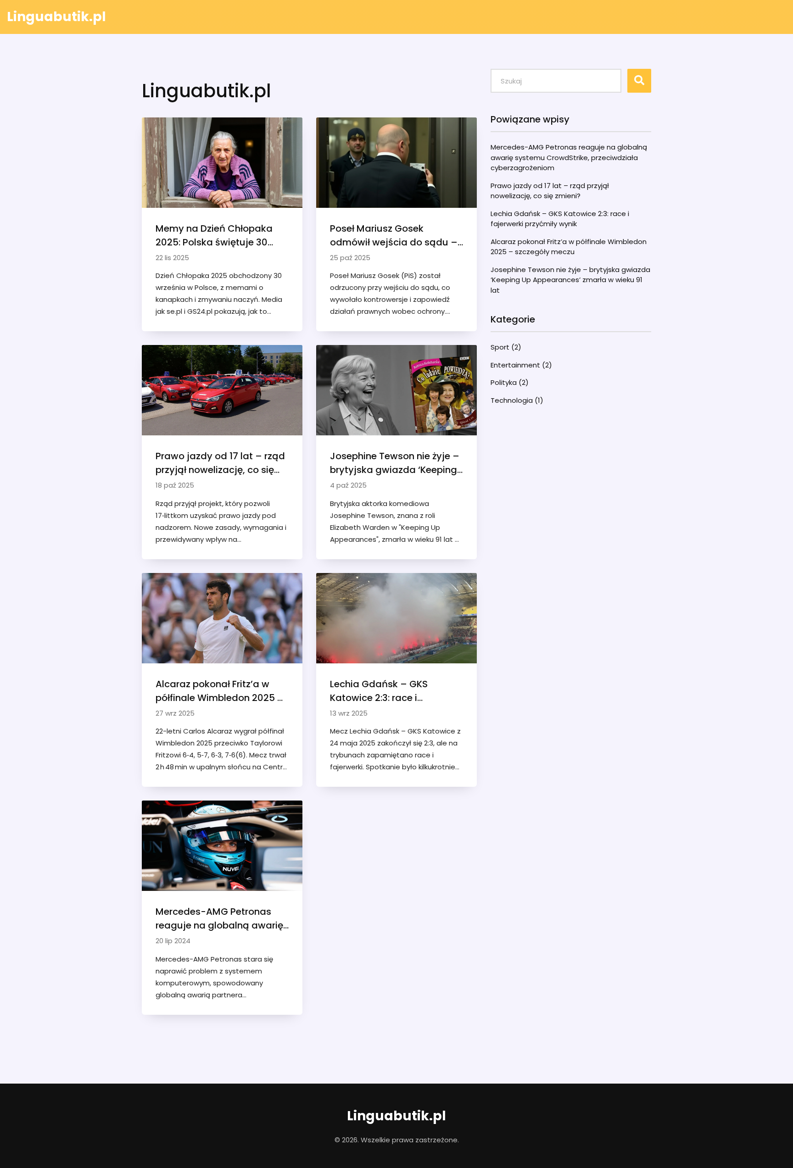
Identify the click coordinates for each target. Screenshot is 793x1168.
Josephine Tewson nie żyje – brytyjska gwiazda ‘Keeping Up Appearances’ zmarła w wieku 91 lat (394, 463)
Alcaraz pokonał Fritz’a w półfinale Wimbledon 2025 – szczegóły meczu (220, 691)
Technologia (517, 400)
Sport (506, 347)
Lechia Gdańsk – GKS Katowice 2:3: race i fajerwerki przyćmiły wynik (390, 691)
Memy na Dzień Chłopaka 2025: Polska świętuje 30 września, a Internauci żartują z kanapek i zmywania (214, 235)
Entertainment (521, 365)
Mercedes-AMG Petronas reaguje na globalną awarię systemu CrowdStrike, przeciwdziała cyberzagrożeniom (219, 918)
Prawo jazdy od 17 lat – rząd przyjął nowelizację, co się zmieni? (220, 463)
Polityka (510, 382)
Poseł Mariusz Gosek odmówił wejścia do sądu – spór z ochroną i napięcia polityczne (394, 235)
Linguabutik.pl (56, 17)
